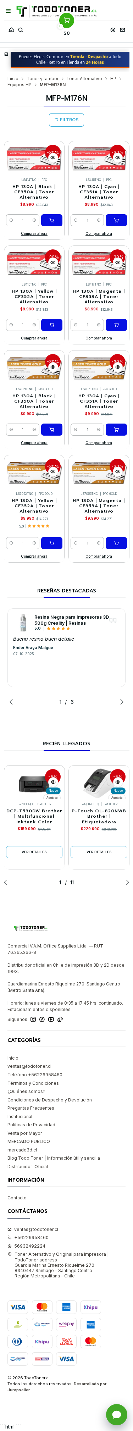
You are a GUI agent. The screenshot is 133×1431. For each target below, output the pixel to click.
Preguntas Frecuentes (30, 1108)
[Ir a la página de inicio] (56, 11)
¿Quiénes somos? (26, 1091)
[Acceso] (113, 28)
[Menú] (8, 11)
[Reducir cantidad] (11, 220)
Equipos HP (19, 85)
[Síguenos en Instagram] (33, 1019)
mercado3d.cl (22, 1150)
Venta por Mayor (24, 1133)
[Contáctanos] (122, 28)
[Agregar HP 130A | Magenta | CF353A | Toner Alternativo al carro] (116, 325)
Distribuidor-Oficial (27, 1166)
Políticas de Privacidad (31, 1124)
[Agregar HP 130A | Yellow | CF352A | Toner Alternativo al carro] (51, 325)
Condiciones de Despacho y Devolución (49, 1100)
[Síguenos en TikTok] (60, 1019)
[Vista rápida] (53, 158)
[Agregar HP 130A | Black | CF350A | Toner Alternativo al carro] (51, 220)
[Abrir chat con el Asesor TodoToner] (116, 1414)
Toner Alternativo (84, 79)
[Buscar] (20, 28)
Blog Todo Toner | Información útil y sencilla (53, 1158)
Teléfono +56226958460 (34, 1074)
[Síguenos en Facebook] (42, 1019)
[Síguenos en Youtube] (51, 1019)
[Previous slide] (12, 701)
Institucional (19, 1116)
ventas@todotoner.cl (29, 1066)
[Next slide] (120, 701)
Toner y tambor (43, 79)
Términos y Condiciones (33, 1083)
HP (113, 79)
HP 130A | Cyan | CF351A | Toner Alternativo (99, 192)
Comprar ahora (34, 233)
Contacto (17, 1197)
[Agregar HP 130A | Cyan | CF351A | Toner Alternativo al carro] (116, 220)
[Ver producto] (22, 622)
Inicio (12, 79)
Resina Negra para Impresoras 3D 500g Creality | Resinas (71, 620)
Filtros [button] (69, 119)
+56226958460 (31, 1237)
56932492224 (29, 1246)
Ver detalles (34, 852)
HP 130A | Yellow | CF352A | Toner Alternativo (34, 296)
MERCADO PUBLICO (28, 1141)
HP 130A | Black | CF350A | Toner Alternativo (34, 192)
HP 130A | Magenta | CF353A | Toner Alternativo (99, 296)
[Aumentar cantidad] (34, 220)
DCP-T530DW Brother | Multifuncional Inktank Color (34, 816)
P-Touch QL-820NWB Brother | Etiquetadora (99, 816)
